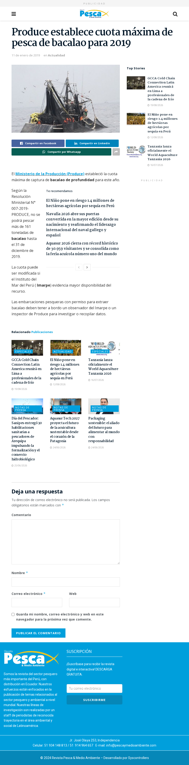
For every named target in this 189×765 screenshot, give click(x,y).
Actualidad (56, 55)
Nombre (20, 573)
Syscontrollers (138, 758)
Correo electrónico (29, 593)
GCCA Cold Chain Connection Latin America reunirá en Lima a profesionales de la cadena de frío (26, 371)
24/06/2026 (59, 447)
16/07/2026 (97, 380)
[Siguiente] (87, 267)
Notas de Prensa (22, 409)
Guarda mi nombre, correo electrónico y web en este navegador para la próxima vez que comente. (60, 616)
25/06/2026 (20, 465)
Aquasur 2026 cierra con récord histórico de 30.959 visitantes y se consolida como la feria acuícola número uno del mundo (82, 249)
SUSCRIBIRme (94, 700)
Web (73, 593)
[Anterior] (78, 267)
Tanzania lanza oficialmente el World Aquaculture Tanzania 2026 (103, 366)
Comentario (21, 515)
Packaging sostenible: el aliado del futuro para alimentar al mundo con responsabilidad (103, 430)
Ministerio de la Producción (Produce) (49, 173)
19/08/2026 (20, 389)
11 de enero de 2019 (26, 55)
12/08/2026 (59, 384)
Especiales (23, 351)
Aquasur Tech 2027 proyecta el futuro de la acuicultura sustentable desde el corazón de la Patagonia (65, 430)
